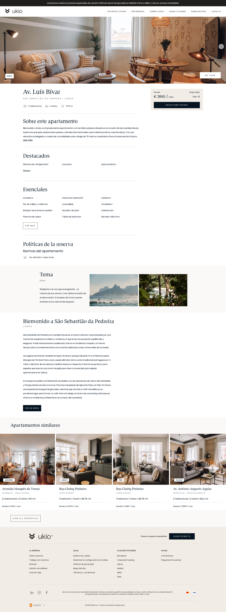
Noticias (32, 564)
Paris (119, 576)
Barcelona (121, 556)
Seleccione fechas (177, 105)
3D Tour (210, 75)
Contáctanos (167, 556)
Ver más (30, 226)
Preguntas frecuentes (171, 560)
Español (37, 605)
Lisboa (120, 564)
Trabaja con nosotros (39, 560)
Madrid (120, 568)
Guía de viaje (35, 572)
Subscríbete (182, 536)
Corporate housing (125, 560)
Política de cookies (81, 556)
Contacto (216, 11)
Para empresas (137, 11)
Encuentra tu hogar (117, 11)
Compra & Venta (157, 11)
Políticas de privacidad (83, 564)
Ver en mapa (32, 408)
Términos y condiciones (84, 572)
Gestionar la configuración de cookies (90, 560)
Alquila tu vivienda (177, 11)
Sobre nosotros (198, 11)
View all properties (25, 518)
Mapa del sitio (79, 568)
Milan (119, 572)
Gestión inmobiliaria (38, 568)
